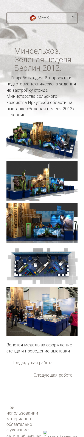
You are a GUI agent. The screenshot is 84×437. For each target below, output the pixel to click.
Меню (43, 17)
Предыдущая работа (32, 362)
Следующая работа (53, 375)
